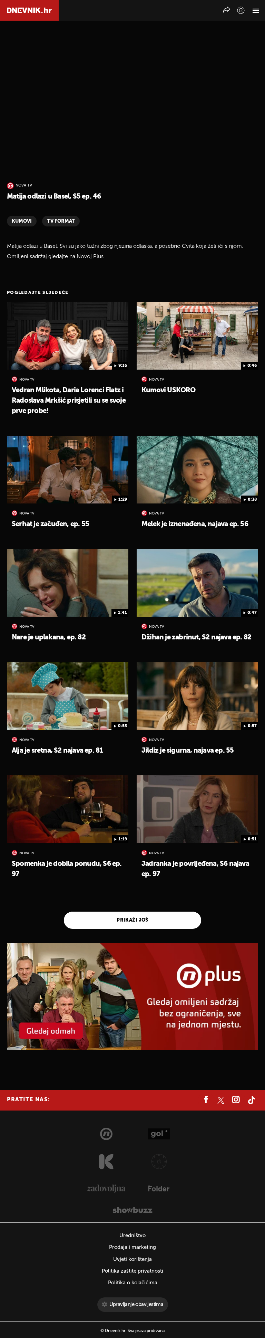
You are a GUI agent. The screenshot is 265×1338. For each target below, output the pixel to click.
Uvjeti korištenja (132, 1259)
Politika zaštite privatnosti (132, 1271)
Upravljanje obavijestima (136, 1304)
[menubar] (241, 10)
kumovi (22, 221)
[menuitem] (241, 10)
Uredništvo (132, 1235)
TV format (61, 221)
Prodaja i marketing (132, 1247)
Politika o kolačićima (132, 1282)
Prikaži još (132, 920)
